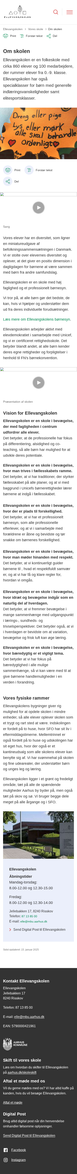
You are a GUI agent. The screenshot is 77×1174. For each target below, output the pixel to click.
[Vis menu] (69, 12)
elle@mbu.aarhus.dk (33, 921)
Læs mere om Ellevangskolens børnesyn (36, 319)
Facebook (18, 1150)
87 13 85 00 (29, 916)
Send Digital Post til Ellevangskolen (39, 929)
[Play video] (38, 207)
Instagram (18, 1160)
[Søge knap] (55, 12)
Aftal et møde (12, 1102)
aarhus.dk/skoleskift (22, 1072)
